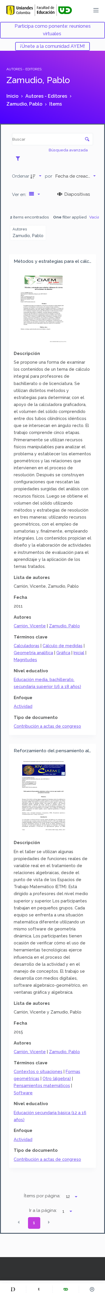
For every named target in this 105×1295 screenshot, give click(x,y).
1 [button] (34, 1222)
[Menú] (96, 10)
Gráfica (63, 652)
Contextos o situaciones (38, 1071)
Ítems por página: (42, 1195)
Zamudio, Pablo (64, 625)
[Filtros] (19, 158)
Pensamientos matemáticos (42, 1085)
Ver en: (19, 194)
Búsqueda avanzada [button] (69, 150)
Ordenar (20, 176)
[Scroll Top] (92, 1289)
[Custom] (13, 1289)
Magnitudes (25, 659)
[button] (19, 1222)
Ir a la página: (43, 1210)
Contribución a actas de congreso (47, 726)
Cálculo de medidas (63, 645)
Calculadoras (26, 645)
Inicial (79, 652)
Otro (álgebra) (57, 1078)
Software (23, 1092)
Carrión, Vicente (30, 625)
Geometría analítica (33, 652)
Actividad (23, 706)
